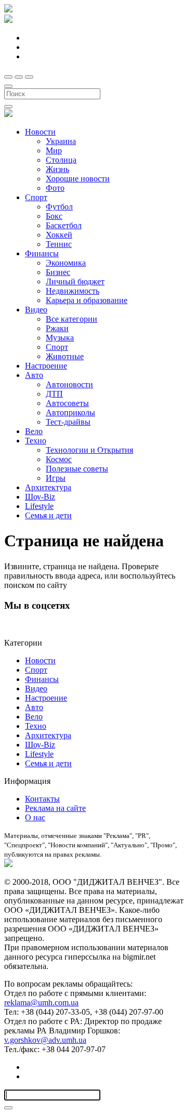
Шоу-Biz (40, 496)
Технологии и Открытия (89, 449)
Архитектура (48, 487)
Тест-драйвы (68, 421)
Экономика (66, 262)
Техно (35, 440)
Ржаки (57, 328)
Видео (36, 309)
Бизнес (58, 272)
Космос (59, 459)
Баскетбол (64, 225)
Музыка (60, 337)
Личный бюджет (75, 281)
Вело (34, 431)
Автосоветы (67, 403)
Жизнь (57, 169)
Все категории (71, 318)
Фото (55, 188)
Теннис (59, 244)
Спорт (36, 197)
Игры (56, 478)
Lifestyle (39, 506)
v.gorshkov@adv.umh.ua (45, 1040)
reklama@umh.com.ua (41, 1002)
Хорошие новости (78, 178)
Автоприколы (70, 412)
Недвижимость (72, 290)
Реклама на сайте (55, 808)
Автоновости (69, 384)
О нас (35, 817)
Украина (61, 141)
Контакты (42, 798)
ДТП (54, 393)
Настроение (46, 365)
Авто (34, 375)
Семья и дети (48, 515)
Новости (40, 131)
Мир (54, 150)
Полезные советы (77, 468)
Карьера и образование (86, 300)
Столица (61, 159)
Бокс (54, 216)
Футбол (59, 206)
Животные (65, 356)
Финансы (42, 253)
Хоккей (59, 234)
